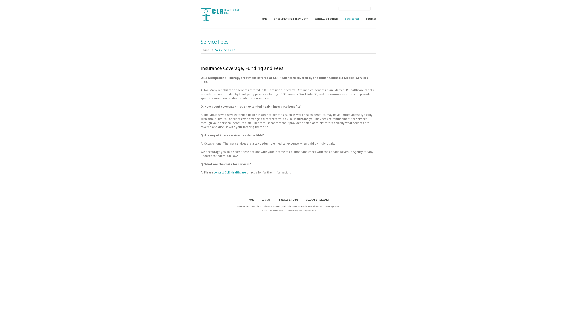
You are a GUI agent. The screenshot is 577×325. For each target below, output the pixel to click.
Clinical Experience (327, 19)
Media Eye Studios (307, 210)
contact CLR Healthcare (230, 172)
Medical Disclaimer (317, 199)
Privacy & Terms (288, 199)
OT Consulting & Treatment (291, 19)
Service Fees (352, 19)
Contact (371, 19)
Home (264, 19)
